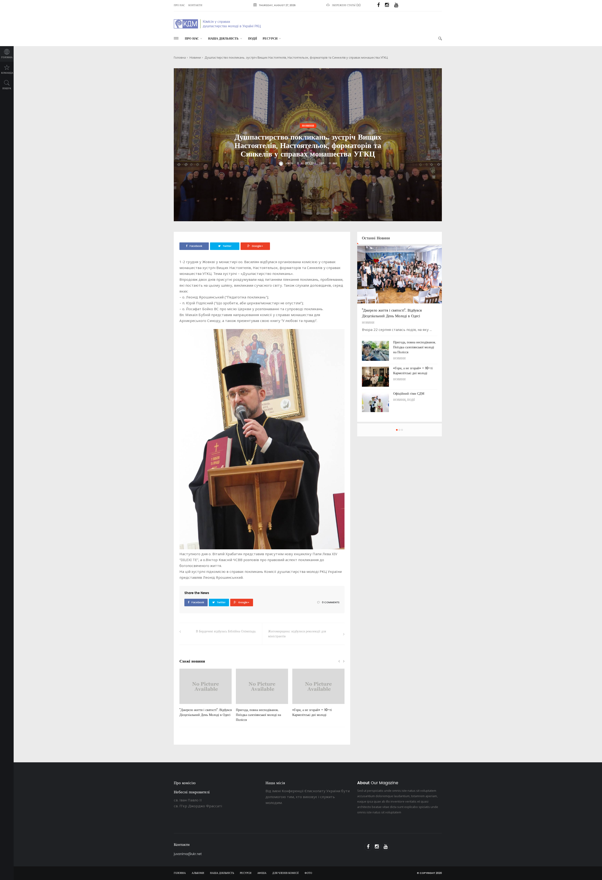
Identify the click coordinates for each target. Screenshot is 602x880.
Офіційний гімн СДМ (408, 393)
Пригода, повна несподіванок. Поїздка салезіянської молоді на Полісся (258, 715)
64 (188, 705)
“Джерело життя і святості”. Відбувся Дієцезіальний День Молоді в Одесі (205, 712)
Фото (308, 873)
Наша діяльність (223, 38)
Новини (195, 57)
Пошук (6, 88)
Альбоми (198, 873)
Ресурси (270, 38)
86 (301, 705)
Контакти (195, 5)
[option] (205, 695)
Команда (7, 73)
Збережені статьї (344, 5)
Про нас (179, 5)
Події (252, 38)
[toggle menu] (176, 38)
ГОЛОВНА (180, 873)
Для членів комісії (285, 873)
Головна (6, 57)
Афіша (261, 873)
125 (246, 705)
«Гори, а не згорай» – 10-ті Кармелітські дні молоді (312, 712)
